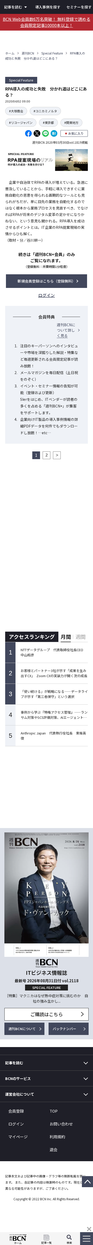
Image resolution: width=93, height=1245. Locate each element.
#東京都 (48, 122)
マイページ (18, 1136)
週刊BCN (28, 53)
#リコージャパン (21, 122)
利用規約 (57, 1136)
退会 (53, 1149)
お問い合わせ (61, 1123)
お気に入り (76, 133)
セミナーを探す (79, 7)
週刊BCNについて (22, 1028)
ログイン (16, 1123)
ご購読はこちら (46, 1014)
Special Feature (52, 53)
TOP (54, 1111)
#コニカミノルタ (45, 111)
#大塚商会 (16, 111)
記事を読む (13, 7)
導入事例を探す (47, 7)
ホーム (9, 53)
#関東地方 (71, 122)
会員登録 (16, 1111)
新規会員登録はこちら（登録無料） (46, 281)
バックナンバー (64, 1028)
